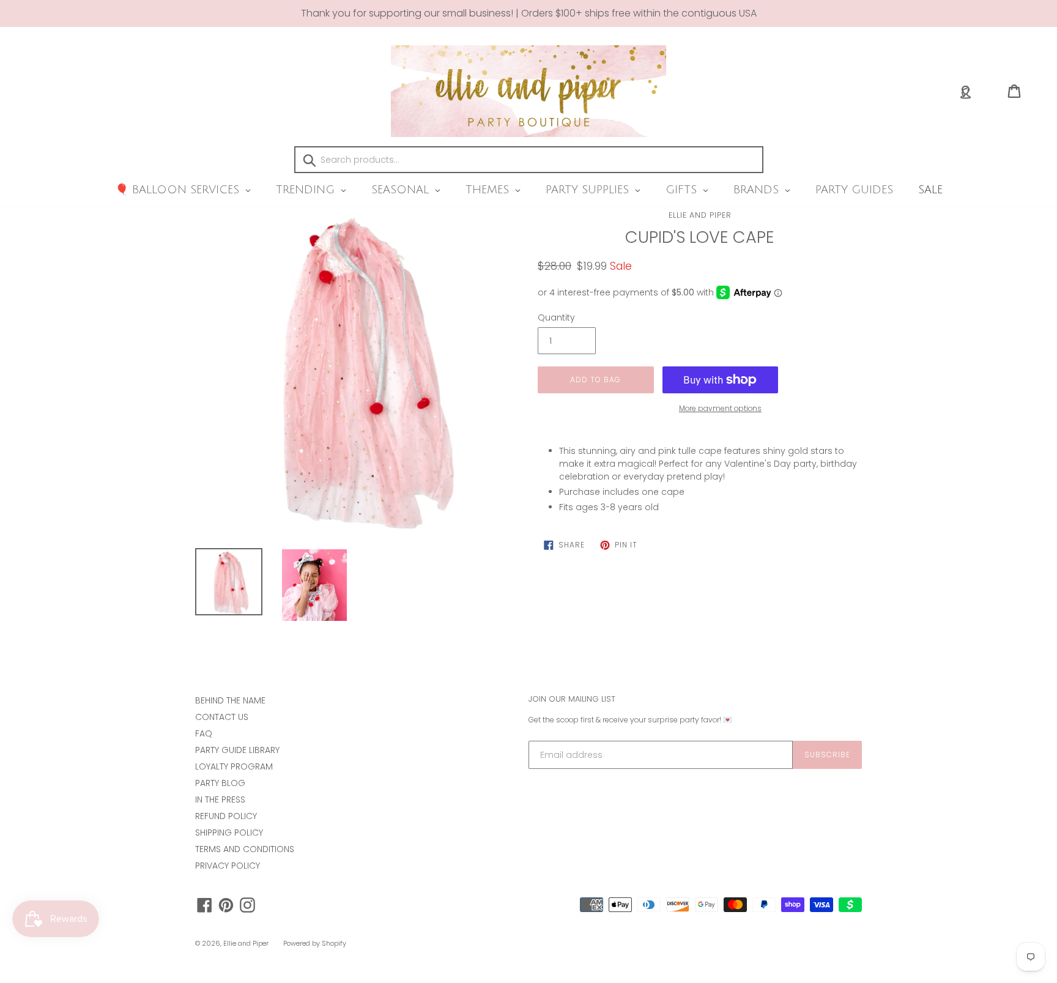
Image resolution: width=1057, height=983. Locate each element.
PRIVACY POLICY (227, 865)
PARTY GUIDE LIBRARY (237, 750)
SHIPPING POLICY (229, 832)
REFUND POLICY (226, 816)
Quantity (556, 317)
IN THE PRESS (220, 799)
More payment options (720, 408)
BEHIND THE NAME (230, 700)
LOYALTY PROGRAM (234, 766)
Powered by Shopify (314, 943)
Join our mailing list (571, 699)
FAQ (203, 733)
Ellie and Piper (700, 215)
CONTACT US (221, 717)
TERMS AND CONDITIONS (244, 849)
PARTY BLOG (220, 783)
